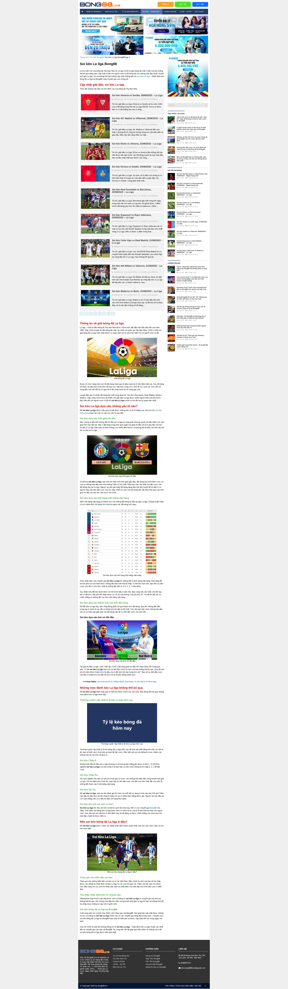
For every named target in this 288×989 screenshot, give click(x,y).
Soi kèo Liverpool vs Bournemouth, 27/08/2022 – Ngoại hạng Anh (190, 184)
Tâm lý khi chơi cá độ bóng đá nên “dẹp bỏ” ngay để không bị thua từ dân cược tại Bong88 (192, 119)
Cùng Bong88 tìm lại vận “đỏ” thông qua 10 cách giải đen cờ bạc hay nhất (192, 298)
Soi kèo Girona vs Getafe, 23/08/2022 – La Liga (137, 167)
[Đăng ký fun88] (188, 76)
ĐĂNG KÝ (165, 4)
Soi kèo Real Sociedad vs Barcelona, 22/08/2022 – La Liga (131, 190)
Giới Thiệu (169, 986)
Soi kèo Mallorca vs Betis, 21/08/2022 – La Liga (137, 291)
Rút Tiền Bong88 (153, 961)
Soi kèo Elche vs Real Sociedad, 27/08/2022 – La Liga (189, 213)
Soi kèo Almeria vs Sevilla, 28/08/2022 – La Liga (137, 95)
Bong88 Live (118, 99)
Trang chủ (84, 57)
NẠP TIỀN (183, 4)
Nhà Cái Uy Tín (111, 12)
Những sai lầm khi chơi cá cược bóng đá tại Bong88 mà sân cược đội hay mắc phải (192, 139)
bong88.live (102, 986)
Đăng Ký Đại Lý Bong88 (156, 967)
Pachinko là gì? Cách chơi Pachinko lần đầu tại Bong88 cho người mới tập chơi (191, 288)
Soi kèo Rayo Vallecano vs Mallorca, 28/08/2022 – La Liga (190, 251)
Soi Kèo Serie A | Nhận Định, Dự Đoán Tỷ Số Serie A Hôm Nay (126, 681)
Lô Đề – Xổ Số (185, 12)
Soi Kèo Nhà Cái (120, 959)
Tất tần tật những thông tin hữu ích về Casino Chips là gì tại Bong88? (191, 307)
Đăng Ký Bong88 (93, 12)
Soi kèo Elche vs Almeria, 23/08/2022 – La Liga (137, 144)
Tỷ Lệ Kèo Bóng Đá (130, 12)
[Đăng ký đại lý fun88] (111, 25)
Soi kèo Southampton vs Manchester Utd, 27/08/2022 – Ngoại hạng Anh (192, 175)
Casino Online (170, 12)
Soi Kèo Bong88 (96, 57)
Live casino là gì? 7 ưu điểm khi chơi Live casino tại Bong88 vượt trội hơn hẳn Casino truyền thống (192, 279)
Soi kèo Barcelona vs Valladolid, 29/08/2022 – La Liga (189, 194)
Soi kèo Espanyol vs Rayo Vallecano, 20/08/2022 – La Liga (132, 216)
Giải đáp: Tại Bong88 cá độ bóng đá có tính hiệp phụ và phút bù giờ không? (191, 317)
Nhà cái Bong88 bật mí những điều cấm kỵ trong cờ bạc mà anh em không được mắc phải (192, 158)
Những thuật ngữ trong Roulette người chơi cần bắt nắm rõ (191, 326)
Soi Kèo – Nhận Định (150, 12)
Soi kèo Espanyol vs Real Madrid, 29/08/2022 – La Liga (189, 242)
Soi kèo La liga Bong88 (149, 99)
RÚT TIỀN (200, 4)
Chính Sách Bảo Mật (184, 986)
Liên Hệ (197, 986)
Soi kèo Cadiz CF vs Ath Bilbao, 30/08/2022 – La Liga (188, 203)
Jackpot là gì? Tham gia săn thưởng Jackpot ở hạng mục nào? (190, 336)
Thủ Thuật (199, 12)
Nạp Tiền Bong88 (153, 959)
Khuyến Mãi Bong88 (154, 964)
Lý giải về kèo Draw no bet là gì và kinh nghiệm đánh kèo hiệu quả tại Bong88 (191, 128)
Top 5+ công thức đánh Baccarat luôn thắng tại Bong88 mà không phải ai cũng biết (192, 268)
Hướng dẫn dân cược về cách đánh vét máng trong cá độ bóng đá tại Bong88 (191, 148)
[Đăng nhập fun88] (176, 45)
